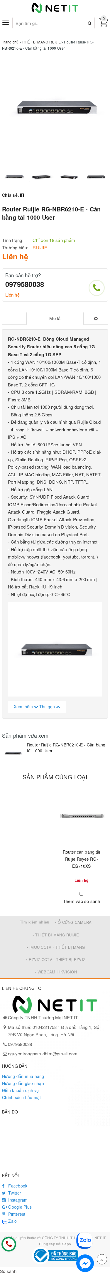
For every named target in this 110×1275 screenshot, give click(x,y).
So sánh (8, 1271)
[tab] (55, 318)
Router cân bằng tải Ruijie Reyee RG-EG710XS (81, 859)
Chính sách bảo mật (21, 1097)
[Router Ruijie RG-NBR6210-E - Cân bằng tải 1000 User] (13, 753)
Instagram (17, 1200)
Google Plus (19, 1207)
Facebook (17, 1186)
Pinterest (16, 1214)
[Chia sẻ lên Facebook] (22, 195)
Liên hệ (12, 295)
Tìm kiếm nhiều (35, 922)
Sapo (66, 1243)
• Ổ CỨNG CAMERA (73, 922)
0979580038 (24, 284)
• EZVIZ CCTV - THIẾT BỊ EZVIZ (55, 959)
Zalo (12, 1221)
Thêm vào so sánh (81, 901)
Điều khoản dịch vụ (20, 1090)
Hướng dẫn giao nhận (23, 1083)
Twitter (14, 1193)
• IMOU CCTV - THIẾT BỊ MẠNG (56, 947)
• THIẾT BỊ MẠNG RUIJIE (56, 935)
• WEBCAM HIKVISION (56, 972)
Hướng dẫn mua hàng (23, 1076)
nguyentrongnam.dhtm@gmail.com (42, 1053)
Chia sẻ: (10, 195)
